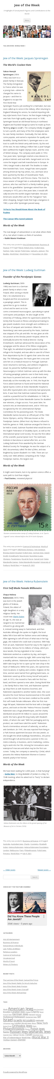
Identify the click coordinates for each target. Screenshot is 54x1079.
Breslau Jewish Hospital (12, 553)
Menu (27, 20)
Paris (22, 850)
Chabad (28, 1012)
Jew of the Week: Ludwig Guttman (24, 270)
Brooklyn (7, 1012)
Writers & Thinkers (10, 964)
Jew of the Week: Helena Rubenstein (25, 581)
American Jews (20, 1008)
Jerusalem (29, 1020)
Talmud (15, 1035)
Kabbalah (40, 1020)
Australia (6, 844)
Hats (12, 251)
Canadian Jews (18, 1011)
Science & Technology (31, 546)
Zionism (13, 1039)
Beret (21, 248)
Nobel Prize (7, 1026)
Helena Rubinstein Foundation (36, 847)
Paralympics (16, 559)
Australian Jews (17, 844)
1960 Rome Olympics (25, 549)
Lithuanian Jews (8, 1023)
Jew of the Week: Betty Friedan (15, 986)
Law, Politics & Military (11, 949)
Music (34, 1023)
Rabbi (6, 1031)
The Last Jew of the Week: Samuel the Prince (20, 980)
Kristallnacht (14, 556)
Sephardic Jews (39, 1031)
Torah (28, 1034)
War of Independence (12, 1037)
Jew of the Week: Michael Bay (14, 992)
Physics (27, 1029)
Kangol (17, 251)
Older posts (9, 870)
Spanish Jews (7, 1035)
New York (42, 1023)
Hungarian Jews (31, 1017)
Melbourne (14, 850)
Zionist (22, 1039)
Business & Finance (30, 841)
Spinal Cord (38, 559)
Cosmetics (34, 844)
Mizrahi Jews (26, 1023)
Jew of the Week (27, 5)
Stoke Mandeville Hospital (29, 562)
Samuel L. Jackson (38, 251)
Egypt (42, 1012)
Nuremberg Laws (36, 556)
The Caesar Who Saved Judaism (18, 219)
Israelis (17, 1020)
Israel (8, 1019)
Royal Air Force (27, 559)
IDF (39, 1016)
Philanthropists (30, 850)
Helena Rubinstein (16, 847)
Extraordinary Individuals (13, 945)
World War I (14, 254)
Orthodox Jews (22, 1026)
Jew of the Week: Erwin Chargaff (15, 989)
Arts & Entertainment (31, 244)
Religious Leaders (10, 952)
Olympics (6, 559)
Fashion (6, 251)
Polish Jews (25, 251)
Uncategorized (9, 958)
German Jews (38, 553)
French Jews (7, 1015)
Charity (27, 844)
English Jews (39, 248)
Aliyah (5, 1009)
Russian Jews (19, 1031)
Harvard (32, 1014)
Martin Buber (18, 616)
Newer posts (44, 870)
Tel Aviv (22, 1035)
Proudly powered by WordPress (15, 1072)
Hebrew (38, 1015)
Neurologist (24, 556)
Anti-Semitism (39, 549)
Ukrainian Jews (38, 1035)
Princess (6, 853)
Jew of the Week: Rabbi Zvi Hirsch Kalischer (20, 983)
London (6, 850)
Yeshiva (6, 1039)
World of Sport (9, 961)
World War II (24, 254)
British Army (29, 248)
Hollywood (8, 1016)
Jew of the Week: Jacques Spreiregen (25, 58)
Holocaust (19, 1016)
